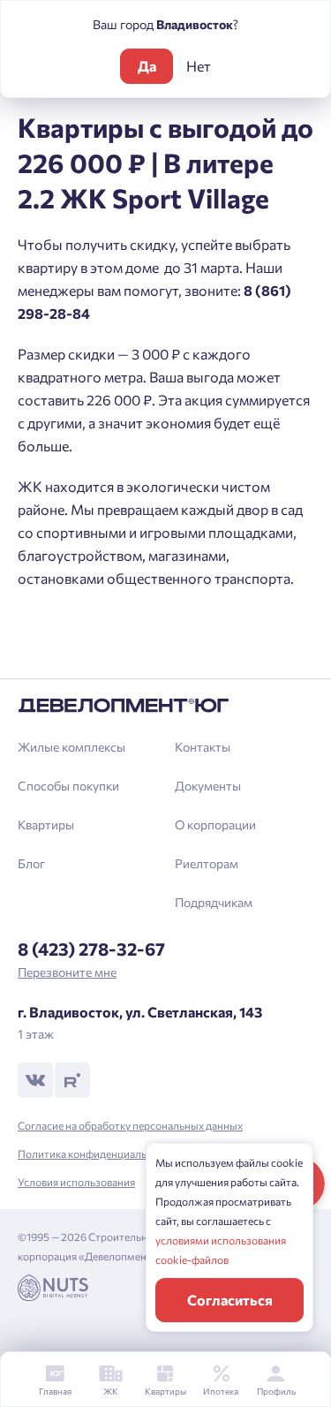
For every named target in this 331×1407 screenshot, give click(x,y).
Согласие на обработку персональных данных (130, 1125)
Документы (208, 785)
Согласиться (230, 1299)
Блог (31, 863)
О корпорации (215, 824)
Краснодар (67, 654)
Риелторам (206, 863)
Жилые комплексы (71, 746)
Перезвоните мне (67, 972)
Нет (198, 65)
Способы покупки (68, 785)
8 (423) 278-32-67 (91, 948)
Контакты (202, 746)
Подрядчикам (213, 902)
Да (147, 65)
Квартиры (46, 824)
